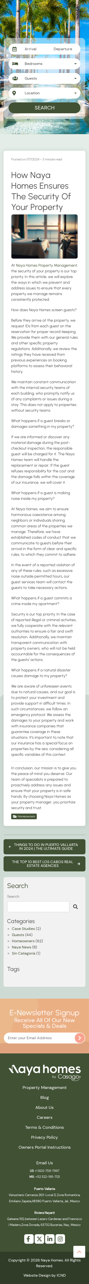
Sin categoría (23, 954)
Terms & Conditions (44, 1127)
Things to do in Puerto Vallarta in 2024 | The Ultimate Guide (46, 846)
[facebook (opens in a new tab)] (29, 1239)
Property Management (45, 1087)
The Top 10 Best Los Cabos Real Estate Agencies (42, 863)
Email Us (44, 1163)
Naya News (21, 947)
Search (45, 107)
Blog (44, 1097)
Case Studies (23, 929)
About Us (44, 1107)
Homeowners (26, 816)
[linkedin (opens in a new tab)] (50, 1239)
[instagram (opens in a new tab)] (60, 1239)
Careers (44, 1117)
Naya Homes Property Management (46, 265)
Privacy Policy (44, 1137)
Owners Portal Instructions (45, 1147)
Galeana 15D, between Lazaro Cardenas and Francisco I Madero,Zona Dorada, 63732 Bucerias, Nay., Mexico (44, 1219)
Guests (18, 935)
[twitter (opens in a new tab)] (39, 1239)
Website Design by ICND (44, 1275)
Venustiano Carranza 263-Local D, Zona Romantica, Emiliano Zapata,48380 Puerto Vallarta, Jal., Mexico (44, 1195)
